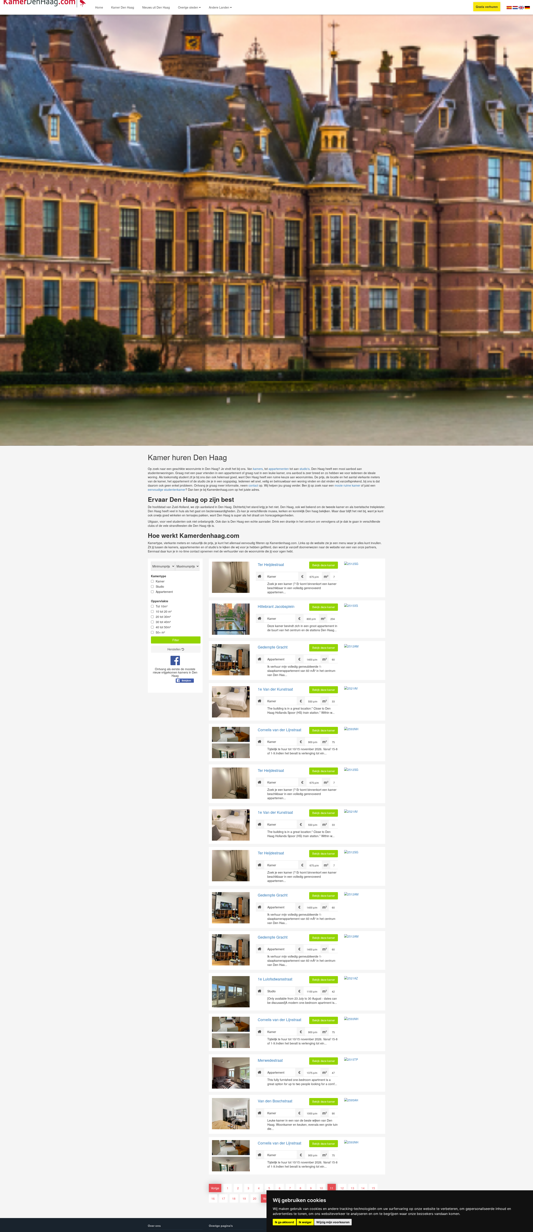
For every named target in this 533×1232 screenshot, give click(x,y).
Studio (160, 586)
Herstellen (174, 649)
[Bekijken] (185, 691)
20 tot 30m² (163, 617)
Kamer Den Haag (122, 7)
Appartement (164, 592)
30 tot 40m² (163, 622)
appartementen (279, 469)
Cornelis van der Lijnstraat (279, 729)
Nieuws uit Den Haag (156, 7)
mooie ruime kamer (347, 485)
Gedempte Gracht (273, 647)
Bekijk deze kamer (323, 565)
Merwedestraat (270, 1060)
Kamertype (158, 576)
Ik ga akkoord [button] (284, 1222)
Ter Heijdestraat (271, 564)
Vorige (215, 1188)
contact (253, 485)
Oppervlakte (159, 601)
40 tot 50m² (163, 627)
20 (254, 1198)
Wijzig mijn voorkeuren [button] (333, 1222)
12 (342, 1188)
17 (223, 1198)
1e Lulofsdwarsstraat (275, 979)
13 (352, 1188)
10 (321, 1188)
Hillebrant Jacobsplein (276, 606)
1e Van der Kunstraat (275, 689)
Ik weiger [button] (305, 1222)
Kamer (160, 581)
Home (99, 7)
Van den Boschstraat (275, 1100)
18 (233, 1198)
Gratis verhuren (487, 7)
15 (373, 1188)
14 (363, 1188)
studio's (305, 469)
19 (244, 1198)
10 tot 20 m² (164, 611)
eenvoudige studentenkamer (167, 489)
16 (213, 1198)
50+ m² (160, 632)
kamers (258, 469)
